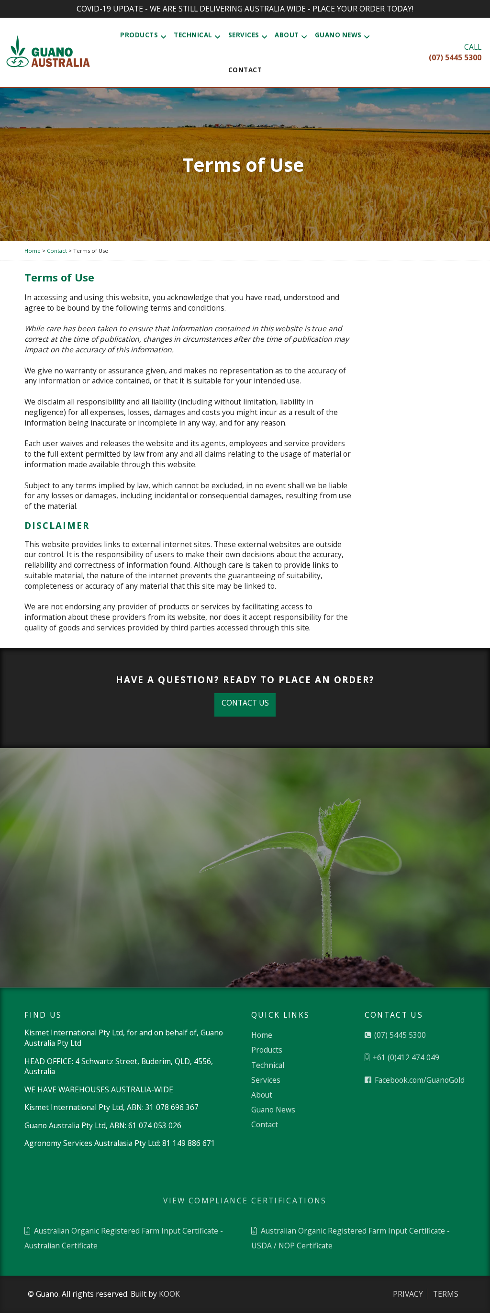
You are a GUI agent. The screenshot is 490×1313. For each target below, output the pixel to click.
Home (261, 1035)
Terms (445, 1294)
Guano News (338, 35)
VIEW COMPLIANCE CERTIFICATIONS (244, 1200)
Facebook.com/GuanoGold (419, 1080)
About (287, 35)
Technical (193, 35)
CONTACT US (245, 702)
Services (243, 35)
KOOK (169, 1294)
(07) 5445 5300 (399, 1035)
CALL (455, 52)
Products (139, 35)
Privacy (408, 1294)
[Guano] (48, 52)
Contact (245, 70)
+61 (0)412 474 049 (405, 1057)
